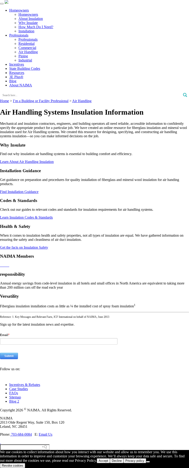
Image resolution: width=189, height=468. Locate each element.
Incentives (16, 64)
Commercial (27, 48)
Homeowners (19, 10)
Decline (117, 460)
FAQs (13, 393)
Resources (16, 73)
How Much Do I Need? (35, 27)
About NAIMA (20, 85)
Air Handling (28, 52)
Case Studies (18, 389)
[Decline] (148, 461)
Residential (26, 44)
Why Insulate (28, 23)
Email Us (45, 434)
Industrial (25, 60)
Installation (26, 31)
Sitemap (15, 397)
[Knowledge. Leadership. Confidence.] (6, 2)
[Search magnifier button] (185, 95)
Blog (12, 81)
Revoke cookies (12, 465)
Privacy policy (134, 460)
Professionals (18, 35)
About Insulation (30, 19)
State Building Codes (24, 68)
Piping (23, 56)
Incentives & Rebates (24, 385)
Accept (103, 460)
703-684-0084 (21, 434)
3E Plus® (16, 77)
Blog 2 (14, 401)
